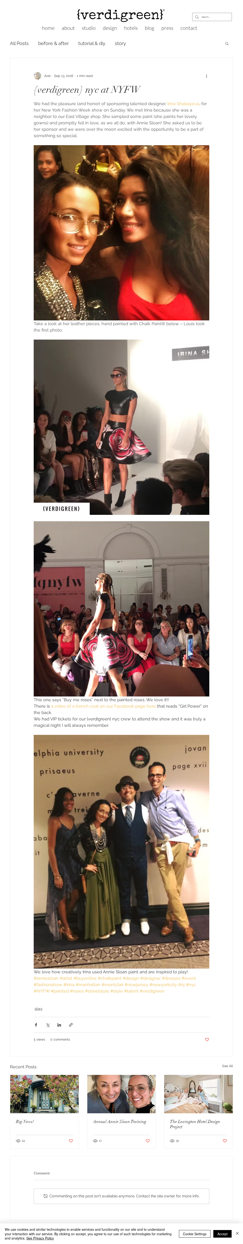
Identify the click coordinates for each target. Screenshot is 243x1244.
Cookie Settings (194, 1233)
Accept (222, 1233)
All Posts (19, 43)
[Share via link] (71, 1025)
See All (227, 1066)
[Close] (237, 1233)
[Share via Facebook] (36, 1025)
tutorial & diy (91, 43)
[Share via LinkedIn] (59, 1025)
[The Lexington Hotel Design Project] (198, 1094)
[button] (227, 43)
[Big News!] (44, 1094)
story (120, 43)
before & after (53, 43)
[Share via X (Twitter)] (47, 1025)
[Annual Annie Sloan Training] (121, 1094)
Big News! (25, 1121)
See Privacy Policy (40, 1238)
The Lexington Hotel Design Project (195, 1124)
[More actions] (206, 76)
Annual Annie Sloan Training (119, 1121)
